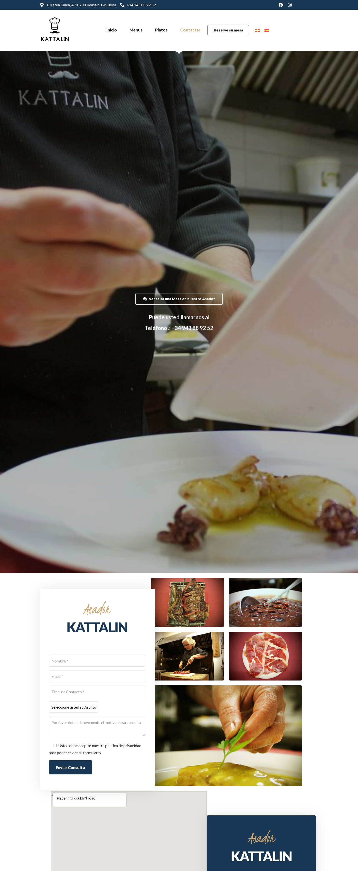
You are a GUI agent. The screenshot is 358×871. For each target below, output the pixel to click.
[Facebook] (280, 4)
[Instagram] (289, 4)
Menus (136, 29)
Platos (161, 29)
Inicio (111, 29)
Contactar (190, 29)
